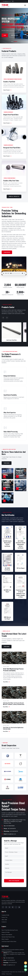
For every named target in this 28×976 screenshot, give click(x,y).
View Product (7, 90)
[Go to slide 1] (12, 41)
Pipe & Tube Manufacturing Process (10, 930)
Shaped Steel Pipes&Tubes (11, 115)
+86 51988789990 (10, 825)
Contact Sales (19, 38)
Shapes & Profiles (6, 932)
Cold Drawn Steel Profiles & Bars (9, 941)
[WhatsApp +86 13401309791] (25, 966)
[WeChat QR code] (25, 969)
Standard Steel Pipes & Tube (8, 936)
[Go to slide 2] (16, 41)
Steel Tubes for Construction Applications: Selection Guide (13, 728)
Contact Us (4, 921)
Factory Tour (4, 917)
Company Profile (5, 915)
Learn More (6, 38)
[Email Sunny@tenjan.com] (25, 962)
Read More (6, 682)
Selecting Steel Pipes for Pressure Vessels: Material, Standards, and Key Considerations (13, 703)
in (9, 907)
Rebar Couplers (5, 939)
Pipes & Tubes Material (7, 934)
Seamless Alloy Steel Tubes (11, 181)
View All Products (14, 196)
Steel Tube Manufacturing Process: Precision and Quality (13, 670)
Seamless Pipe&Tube (9, 82)
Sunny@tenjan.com (7, 1)
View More (6, 463)
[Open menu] (25, 5)
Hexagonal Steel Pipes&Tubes (11, 148)
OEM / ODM (4, 919)
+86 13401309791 (12, 828)
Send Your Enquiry (14, 880)
